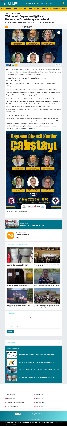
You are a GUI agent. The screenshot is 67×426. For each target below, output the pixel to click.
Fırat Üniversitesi (11, 69)
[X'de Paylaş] (9, 65)
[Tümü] (59, 342)
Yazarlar (50, 3)
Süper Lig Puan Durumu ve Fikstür (15, 402)
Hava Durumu (39, 394)
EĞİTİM (36, 8)
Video (41, 3)
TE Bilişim (37, 419)
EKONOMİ (22, 8)
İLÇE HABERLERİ (55, 8)
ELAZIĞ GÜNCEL (6, 8)
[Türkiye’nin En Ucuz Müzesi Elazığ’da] (20, 276)
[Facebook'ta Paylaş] (7, 65)
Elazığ (16, 83)
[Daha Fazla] (16, 65)
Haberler (7, 13)
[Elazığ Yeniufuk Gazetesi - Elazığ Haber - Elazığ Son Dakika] (9, 3)
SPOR (15, 8)
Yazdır (25, 211)
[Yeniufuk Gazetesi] (10, 235)
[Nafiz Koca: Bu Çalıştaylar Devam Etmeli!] (47, 276)
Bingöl (53, 101)
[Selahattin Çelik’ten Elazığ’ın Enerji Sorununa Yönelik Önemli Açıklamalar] (20, 255)
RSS (19, 414)
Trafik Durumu (39, 398)
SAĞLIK (30, 8)
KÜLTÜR (34, 78)
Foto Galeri (31, 3)
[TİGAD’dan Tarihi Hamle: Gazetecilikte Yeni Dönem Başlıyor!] (20, 296)
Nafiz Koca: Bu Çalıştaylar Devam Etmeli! (46, 285)
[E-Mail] (17, 238)
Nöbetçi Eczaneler (12, 394)
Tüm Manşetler (40, 402)
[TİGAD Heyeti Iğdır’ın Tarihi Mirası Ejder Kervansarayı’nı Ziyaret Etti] (47, 296)
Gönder (10, 331)
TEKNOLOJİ (44, 8)
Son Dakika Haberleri (12, 406)
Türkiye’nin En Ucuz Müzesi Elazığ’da (18, 285)
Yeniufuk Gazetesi (22, 234)
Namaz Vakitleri (11, 398)
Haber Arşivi (39, 406)
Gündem (20, 211)
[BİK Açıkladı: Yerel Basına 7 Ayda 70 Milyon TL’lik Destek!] (47, 255)
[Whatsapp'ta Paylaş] (13, 65)
